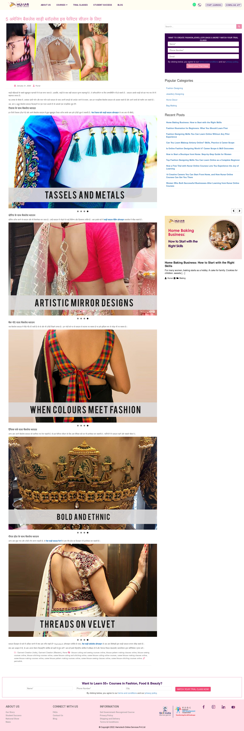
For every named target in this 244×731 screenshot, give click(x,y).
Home (65, 652)
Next (162, 161)
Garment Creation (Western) (50, 652)
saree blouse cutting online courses (102, 655)
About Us (46, 5)
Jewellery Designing (175, 93)
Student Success (102, 5)
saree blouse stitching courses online (126, 658)
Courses (60, 5)
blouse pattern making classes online (121, 652)
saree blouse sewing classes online (95, 658)
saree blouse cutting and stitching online (70, 655)
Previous (3, 161)
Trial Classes (80, 5)
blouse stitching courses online (39, 655)
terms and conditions (209, 61)
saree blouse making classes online (132, 655)
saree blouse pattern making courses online (62, 658)
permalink (18, 661)
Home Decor (171, 99)
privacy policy (232, 61)
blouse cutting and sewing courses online (88, 652)
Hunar (38, 85)
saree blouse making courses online (28, 658)
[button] (213, 5)
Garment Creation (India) (27, 652)
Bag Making (171, 105)
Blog (120, 5)
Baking (182, 278)
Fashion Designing (174, 88)
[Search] (239, 26)
